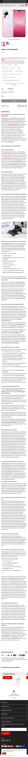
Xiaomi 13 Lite (4, 114)
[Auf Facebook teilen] (18, 106)
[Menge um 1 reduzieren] (9, 96)
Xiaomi (2, 52)
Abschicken (5, 733)
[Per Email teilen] (26, 106)
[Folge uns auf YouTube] (10, 740)
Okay (4, 753)
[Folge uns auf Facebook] (2, 740)
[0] (25, 5)
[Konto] (23, 5)
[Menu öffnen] (2, 5)
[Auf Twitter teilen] (23, 106)
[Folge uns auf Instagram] (7, 740)
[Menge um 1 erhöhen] (16, 96)
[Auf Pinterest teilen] (21, 106)
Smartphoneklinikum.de (13, 124)
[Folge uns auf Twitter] (5, 740)
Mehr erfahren (11, 751)
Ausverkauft (14, 100)
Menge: (2, 96)
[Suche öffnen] (20, 5)
